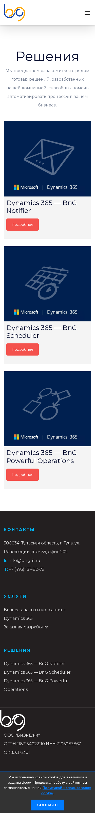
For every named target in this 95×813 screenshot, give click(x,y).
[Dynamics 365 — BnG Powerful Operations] (47, 408)
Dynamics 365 (18, 618)
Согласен (47, 805)
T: (6, 569)
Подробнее (22, 224)
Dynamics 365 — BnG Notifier (34, 663)
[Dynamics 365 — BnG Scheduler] (47, 283)
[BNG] (14, 12)
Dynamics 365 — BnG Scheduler (37, 672)
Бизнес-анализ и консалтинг (35, 609)
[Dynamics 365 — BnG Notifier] (47, 158)
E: (5, 560)
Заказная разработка (26, 627)
